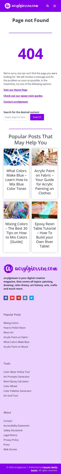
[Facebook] (6, 298)
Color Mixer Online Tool (17, 372)
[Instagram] (25, 298)
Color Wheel (10, 386)
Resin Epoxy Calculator (16, 381)
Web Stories (10, 449)
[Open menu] (54, 5)
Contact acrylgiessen (16, 101)
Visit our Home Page (15, 90)
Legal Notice (10, 435)
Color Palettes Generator (18, 391)
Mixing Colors (11, 323)
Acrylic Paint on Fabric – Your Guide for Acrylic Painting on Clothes (44, 182)
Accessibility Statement (16, 425)
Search (37, 117)
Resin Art (9, 332)
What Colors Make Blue (16, 342)
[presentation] (16, 157)
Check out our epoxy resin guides (23, 95)
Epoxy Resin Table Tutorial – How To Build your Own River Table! (44, 235)
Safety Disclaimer (13, 430)
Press (7, 444)
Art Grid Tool (11, 395)
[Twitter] (31, 298)
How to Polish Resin (15, 327)
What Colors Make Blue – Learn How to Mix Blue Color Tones (16, 180)
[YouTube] (12, 298)
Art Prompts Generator (17, 376)
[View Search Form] (47, 6)
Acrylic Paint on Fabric (16, 337)
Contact (8, 421)
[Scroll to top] (56, 449)
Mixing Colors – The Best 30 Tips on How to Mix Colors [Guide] (16, 233)
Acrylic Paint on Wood (16, 346)
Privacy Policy (11, 440)
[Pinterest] (18, 298)
